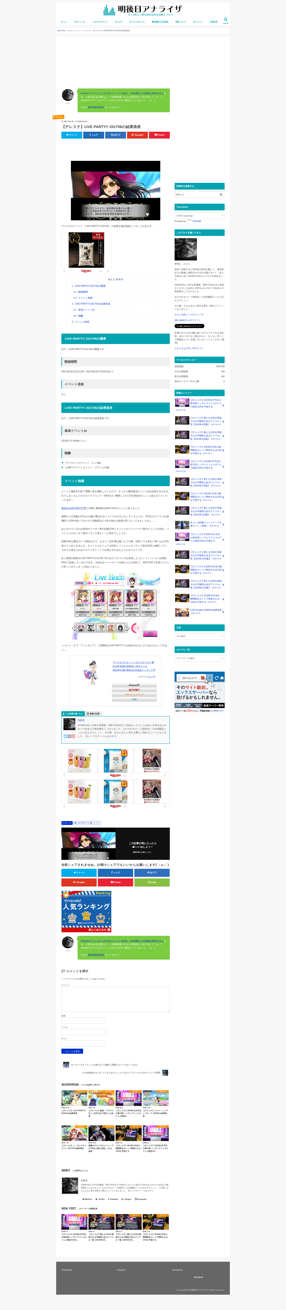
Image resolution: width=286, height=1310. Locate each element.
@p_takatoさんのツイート (188, 320)
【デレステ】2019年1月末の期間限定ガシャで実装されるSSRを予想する (206, 496)
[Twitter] (65, 738)
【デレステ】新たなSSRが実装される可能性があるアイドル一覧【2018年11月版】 (206, 584)
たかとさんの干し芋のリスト (189, 348)
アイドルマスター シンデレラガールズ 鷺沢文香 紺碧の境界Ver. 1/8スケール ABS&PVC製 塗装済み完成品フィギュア (133, 666)
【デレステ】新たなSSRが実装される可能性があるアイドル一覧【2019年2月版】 (206, 482)
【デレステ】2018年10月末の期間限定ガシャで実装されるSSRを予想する (205, 598)
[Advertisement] (143, 64)
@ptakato (198, 1277)
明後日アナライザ (198, 1290)
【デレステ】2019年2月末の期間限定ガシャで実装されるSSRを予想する (206, 450)
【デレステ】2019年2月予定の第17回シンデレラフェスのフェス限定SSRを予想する (199, 466)
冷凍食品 (213, 22)
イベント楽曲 (83, 298)
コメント (65, 985)
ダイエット (198, 22)
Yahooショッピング (134, 694)
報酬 (78, 316)
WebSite (88, 1199)
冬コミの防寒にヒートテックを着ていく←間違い (206, 524)
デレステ (118, 22)
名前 (63, 1016)
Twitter (101, 1199)
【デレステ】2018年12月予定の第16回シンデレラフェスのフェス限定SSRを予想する (199, 539)
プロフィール (79, 22)
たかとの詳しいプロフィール (189, 314)
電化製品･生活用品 (160, 22)
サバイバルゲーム (137, 22)
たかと (81, 720)
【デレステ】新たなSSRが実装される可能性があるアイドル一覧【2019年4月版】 (206, 421)
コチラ (112, 736)
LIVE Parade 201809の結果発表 (206, 611)
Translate (196, 221)
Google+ (128, 1199)
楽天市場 (133, 690)
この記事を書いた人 (74, 714)
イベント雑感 (80, 322)
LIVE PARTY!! (81, 823)
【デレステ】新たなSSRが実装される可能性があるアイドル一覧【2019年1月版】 (206, 511)
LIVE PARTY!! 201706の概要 (89, 286)
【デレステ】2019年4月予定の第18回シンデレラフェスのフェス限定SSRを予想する (199, 405)
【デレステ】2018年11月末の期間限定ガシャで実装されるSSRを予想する (206, 569)
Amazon (133, 685)
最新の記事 (95, 714)
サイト (64, 1039)
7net (134, 699)
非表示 (119, 279)
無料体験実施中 (96, 107)
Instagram (141, 1199)
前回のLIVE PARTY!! (72, 508)
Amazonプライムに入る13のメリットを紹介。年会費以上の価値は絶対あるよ (122, 93)
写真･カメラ (180, 22)
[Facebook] (69, 738)
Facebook (114, 1199)
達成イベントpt (84, 309)
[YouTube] (73, 738)
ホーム (64, 22)
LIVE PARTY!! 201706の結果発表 (91, 304)
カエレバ (150, 676)
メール (64, 1027)
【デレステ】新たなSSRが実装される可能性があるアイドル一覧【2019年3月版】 (206, 435)
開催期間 (80, 292)
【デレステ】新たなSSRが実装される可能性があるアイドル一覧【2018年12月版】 (206, 555)
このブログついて (100, 22)
